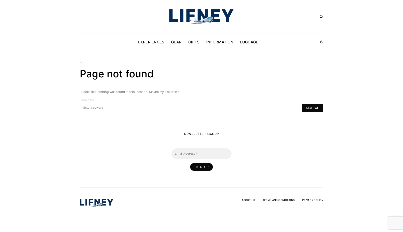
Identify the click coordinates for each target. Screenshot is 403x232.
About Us (248, 200)
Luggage (249, 42)
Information (219, 42)
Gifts (194, 42)
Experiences (151, 42)
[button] (321, 42)
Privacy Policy (312, 200)
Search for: (87, 100)
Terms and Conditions (279, 200)
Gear (176, 42)
